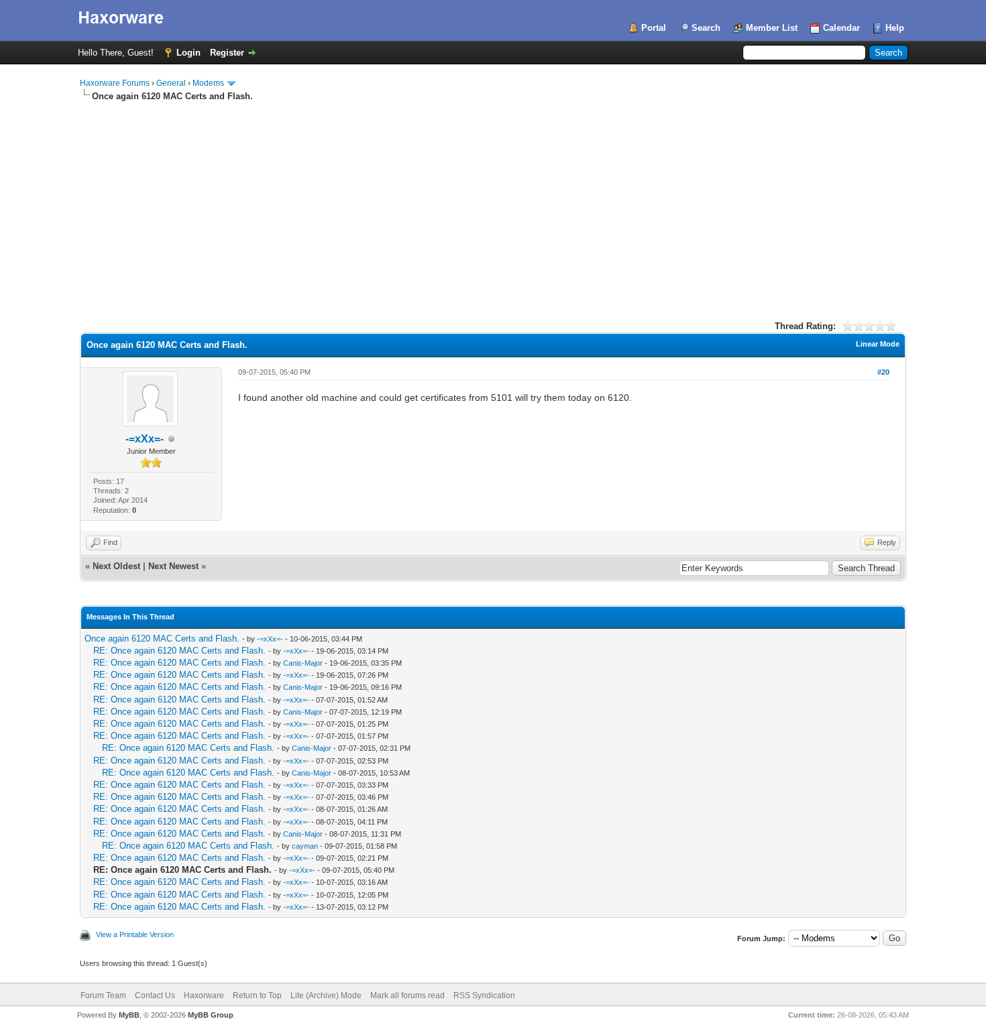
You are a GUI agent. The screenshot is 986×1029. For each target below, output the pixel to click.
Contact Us (155, 995)
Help (894, 28)
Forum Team (103, 995)
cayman (305, 846)
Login (188, 53)
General (171, 83)
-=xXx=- (144, 438)
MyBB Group (210, 1015)
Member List (772, 28)
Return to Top (257, 995)
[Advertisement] (493, 203)
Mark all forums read (407, 995)
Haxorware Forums (115, 83)
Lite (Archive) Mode (326, 995)
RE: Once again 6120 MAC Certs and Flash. (179, 651)
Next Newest (173, 566)
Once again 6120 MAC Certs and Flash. (162, 638)
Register (227, 53)
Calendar (841, 28)
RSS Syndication (484, 995)
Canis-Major (303, 663)
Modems (208, 83)
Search (706, 28)
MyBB (129, 1015)
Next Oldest (116, 566)
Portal (653, 28)
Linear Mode (877, 344)
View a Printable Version (135, 934)
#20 (883, 372)
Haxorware (204, 995)
